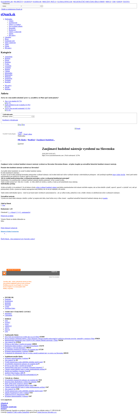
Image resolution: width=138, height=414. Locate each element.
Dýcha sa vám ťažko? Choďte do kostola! (18, 344)
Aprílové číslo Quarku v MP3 (14, 373)
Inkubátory (8, 313)
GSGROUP (28, 2)
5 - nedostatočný (25, 212)
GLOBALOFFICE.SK (64, 2)
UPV (6, 331)
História (7, 69)
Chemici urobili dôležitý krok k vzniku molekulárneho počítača (25, 369)
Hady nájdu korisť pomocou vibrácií (16, 383)
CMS (114, 2)
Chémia (7, 71)
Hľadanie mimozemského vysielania (16, 351)
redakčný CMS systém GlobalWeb (18, 412)
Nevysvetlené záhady (16, 26)
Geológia (8, 67)
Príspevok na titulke (7, 216)
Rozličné (8, 82)
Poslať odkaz (28, 134)
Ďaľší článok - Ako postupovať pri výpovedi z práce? (18, 239)
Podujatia (8, 299)
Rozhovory (12, 30)
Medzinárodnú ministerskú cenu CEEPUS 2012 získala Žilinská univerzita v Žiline (31, 340)
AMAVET (8, 326)
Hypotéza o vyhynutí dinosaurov (15, 348)
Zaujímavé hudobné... (45, 140)
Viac (3, 205)
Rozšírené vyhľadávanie (10, 120)
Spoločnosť (8, 78)
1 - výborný (12, 212)
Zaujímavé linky (10, 308)
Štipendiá (8, 305)
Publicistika (8, 19)
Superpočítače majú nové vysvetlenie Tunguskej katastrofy (23, 367)
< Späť (20, 132)
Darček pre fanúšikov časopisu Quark (17, 371)
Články (11, 21)
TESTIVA (126, 2)
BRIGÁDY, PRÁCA (49, 2)
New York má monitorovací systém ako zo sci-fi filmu (22, 337)
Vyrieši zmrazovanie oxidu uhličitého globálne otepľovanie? (24, 362)
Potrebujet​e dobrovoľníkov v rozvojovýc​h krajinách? (22, 346)
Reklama (8, 89)
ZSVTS (7, 330)
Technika (8, 80)
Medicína (8, 76)
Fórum (11, 33)
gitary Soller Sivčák (119, 174)
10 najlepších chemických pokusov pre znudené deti (21, 349)
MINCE (108, 2)
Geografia (8, 66)
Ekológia (8, 62)
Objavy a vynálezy (15, 24)
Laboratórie (8, 315)
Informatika (8, 73)
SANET (7, 322)
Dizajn (7, 60)
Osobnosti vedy (10, 41)
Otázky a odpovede (15, 32)
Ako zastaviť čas (10, 342)
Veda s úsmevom (10, 42)
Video (7, 44)
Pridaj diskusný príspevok (9, 228)
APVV (7, 328)
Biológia (7, 58)
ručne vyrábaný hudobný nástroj (46, 187)
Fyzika (7, 64)
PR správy (12, 35)
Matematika (8, 75)
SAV (6, 320)
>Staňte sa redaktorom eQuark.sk (11, 9)
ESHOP (119, 2)
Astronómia (8, 57)
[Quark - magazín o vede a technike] (77, 128)
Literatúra (8, 37)
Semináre (8, 303)
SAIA (7, 324)
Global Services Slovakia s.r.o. (47, 412)
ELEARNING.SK (7, 2)
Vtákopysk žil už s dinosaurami (15, 394)
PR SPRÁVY (18, 2)
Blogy (7, 39)
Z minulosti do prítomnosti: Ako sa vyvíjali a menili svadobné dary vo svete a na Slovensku (34, 353)
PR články (22, 140)
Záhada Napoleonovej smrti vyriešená (17, 393)
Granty (7, 306)
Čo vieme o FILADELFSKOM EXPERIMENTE (21, 375)
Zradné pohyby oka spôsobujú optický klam (19, 385)
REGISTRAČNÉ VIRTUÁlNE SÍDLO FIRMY (89, 2)
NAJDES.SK (37, 2)
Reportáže (12, 28)
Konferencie (9, 301)
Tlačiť (20, 134)
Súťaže (7, 87)
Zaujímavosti (13, 23)
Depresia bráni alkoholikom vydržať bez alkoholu (21, 382)
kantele (105, 198)
